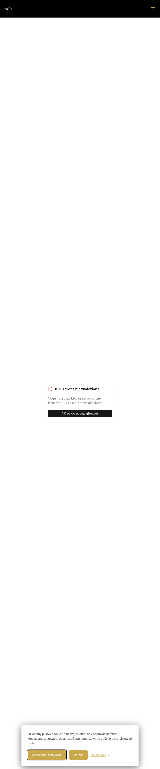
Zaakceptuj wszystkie (47, 755)
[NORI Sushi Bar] (19, 8)
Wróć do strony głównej (80, 413)
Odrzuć (78, 755)
